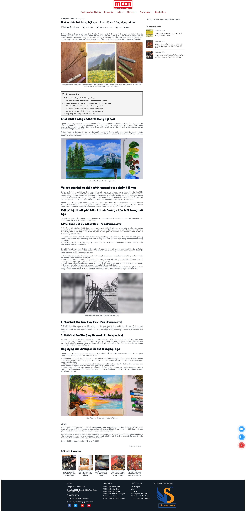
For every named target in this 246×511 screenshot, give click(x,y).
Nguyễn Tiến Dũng (73, 27)
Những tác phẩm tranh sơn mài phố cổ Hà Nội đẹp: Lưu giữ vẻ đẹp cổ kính (168, 46)
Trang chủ (65, 18)
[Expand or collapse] (140, 94)
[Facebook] (69, 505)
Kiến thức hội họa (78, 18)
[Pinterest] (88, 505)
